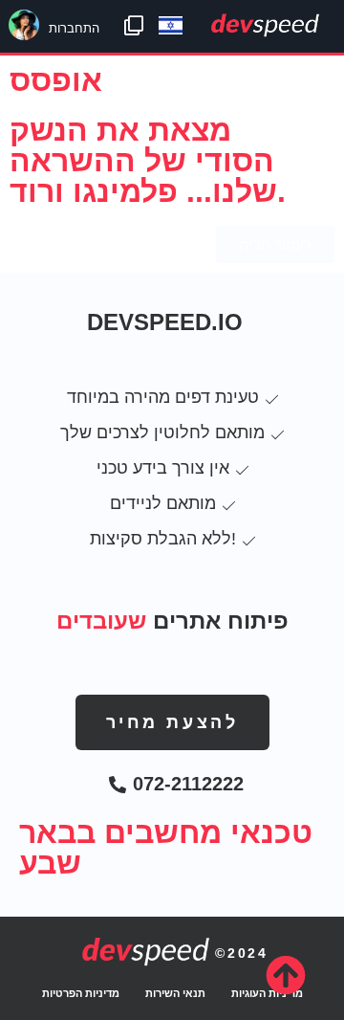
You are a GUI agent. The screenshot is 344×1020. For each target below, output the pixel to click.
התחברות (74, 28)
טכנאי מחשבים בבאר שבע (165, 847)
